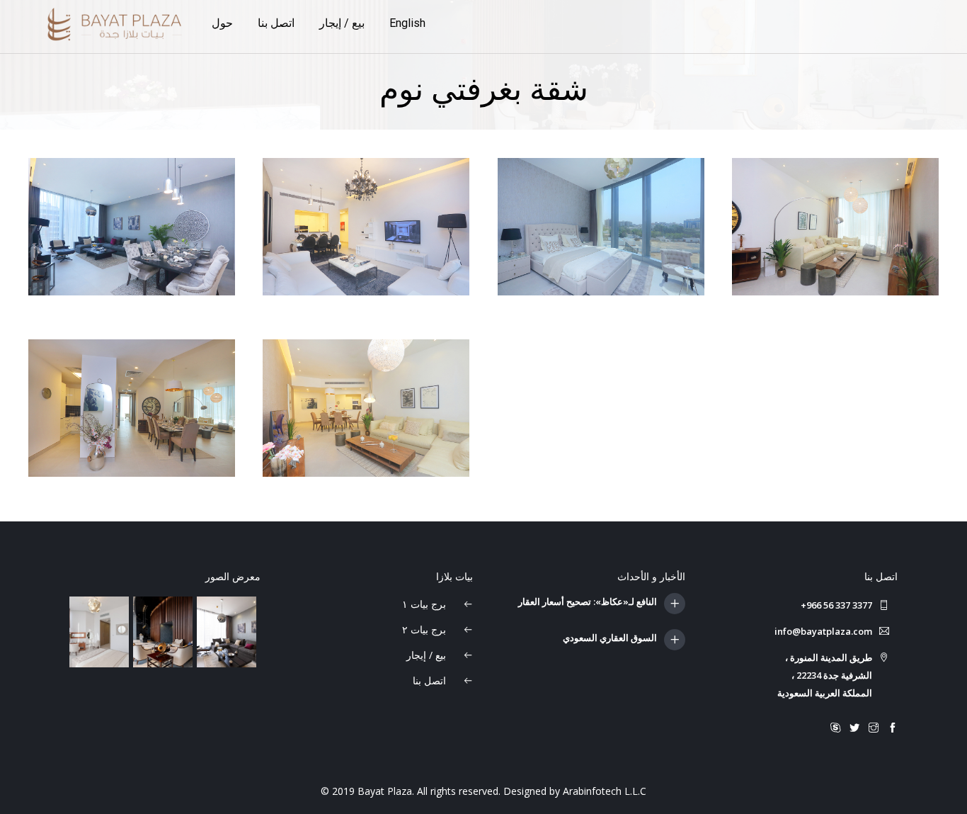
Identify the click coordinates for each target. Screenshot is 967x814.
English (407, 23)
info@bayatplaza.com (823, 631)
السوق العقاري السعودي (610, 638)
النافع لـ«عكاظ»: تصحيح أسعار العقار (587, 602)
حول (222, 23)
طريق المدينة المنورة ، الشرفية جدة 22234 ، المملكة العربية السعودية (824, 675)
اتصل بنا (276, 23)
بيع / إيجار (342, 23)
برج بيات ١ (425, 604)
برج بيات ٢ (425, 629)
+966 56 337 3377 (836, 605)
